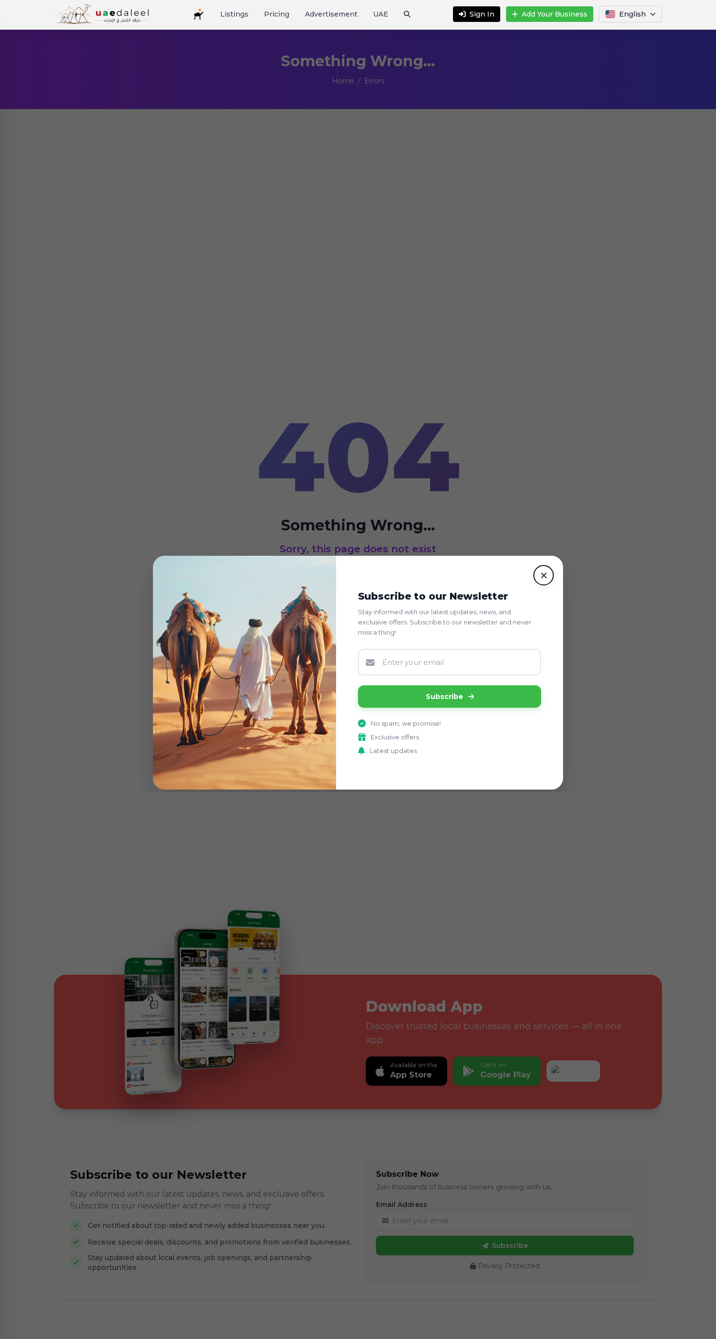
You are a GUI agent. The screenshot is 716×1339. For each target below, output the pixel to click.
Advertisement (331, 14)
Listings (234, 14)
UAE (380, 14)
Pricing (276, 14)
